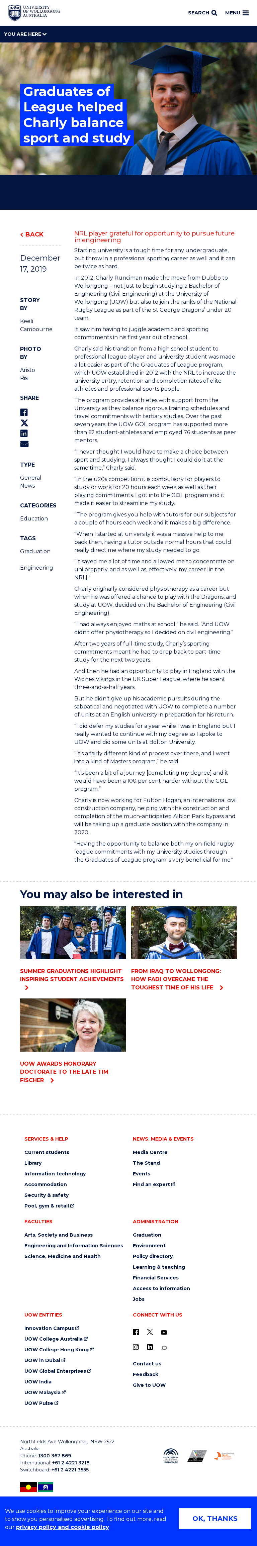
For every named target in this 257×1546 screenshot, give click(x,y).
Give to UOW (149, 1385)
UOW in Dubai (42, 1360)
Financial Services (156, 1278)
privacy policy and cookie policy (62, 1527)
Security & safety (46, 1195)
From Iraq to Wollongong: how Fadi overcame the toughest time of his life (176, 979)
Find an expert (151, 1184)
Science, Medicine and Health (62, 1256)
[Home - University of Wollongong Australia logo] (34, 13)
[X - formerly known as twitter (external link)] (150, 1332)
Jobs (139, 1299)
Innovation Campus (49, 1328)
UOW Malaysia (42, 1392)
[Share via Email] (24, 444)
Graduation (29, 551)
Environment (149, 1246)
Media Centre (150, 1152)
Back (34, 234)
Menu (232, 13)
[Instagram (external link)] (136, 1347)
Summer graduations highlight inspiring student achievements (72, 975)
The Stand (146, 1163)
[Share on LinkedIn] (24, 433)
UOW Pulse (38, 1403)
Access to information (161, 1288)
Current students (46, 1152)
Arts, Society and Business (58, 1235)
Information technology (55, 1174)
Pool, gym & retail (46, 1206)
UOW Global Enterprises (55, 1371)
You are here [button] (23, 34)
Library (32, 1163)
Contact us (147, 1364)
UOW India (38, 1382)
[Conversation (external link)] (164, 1347)
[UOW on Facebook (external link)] (136, 1332)
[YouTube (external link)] (164, 1332)
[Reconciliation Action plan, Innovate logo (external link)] (171, 1455)
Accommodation (45, 1184)
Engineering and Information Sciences (73, 1246)
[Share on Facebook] (24, 412)
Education (29, 518)
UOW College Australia (53, 1339)
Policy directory (153, 1256)
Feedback (145, 1374)
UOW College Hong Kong (56, 1350)
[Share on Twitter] (24, 423)
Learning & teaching (159, 1267)
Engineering (29, 568)
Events (141, 1174)
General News (29, 482)
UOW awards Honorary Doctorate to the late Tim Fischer (64, 1072)
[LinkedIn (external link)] (150, 1347)
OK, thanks (215, 1519)
